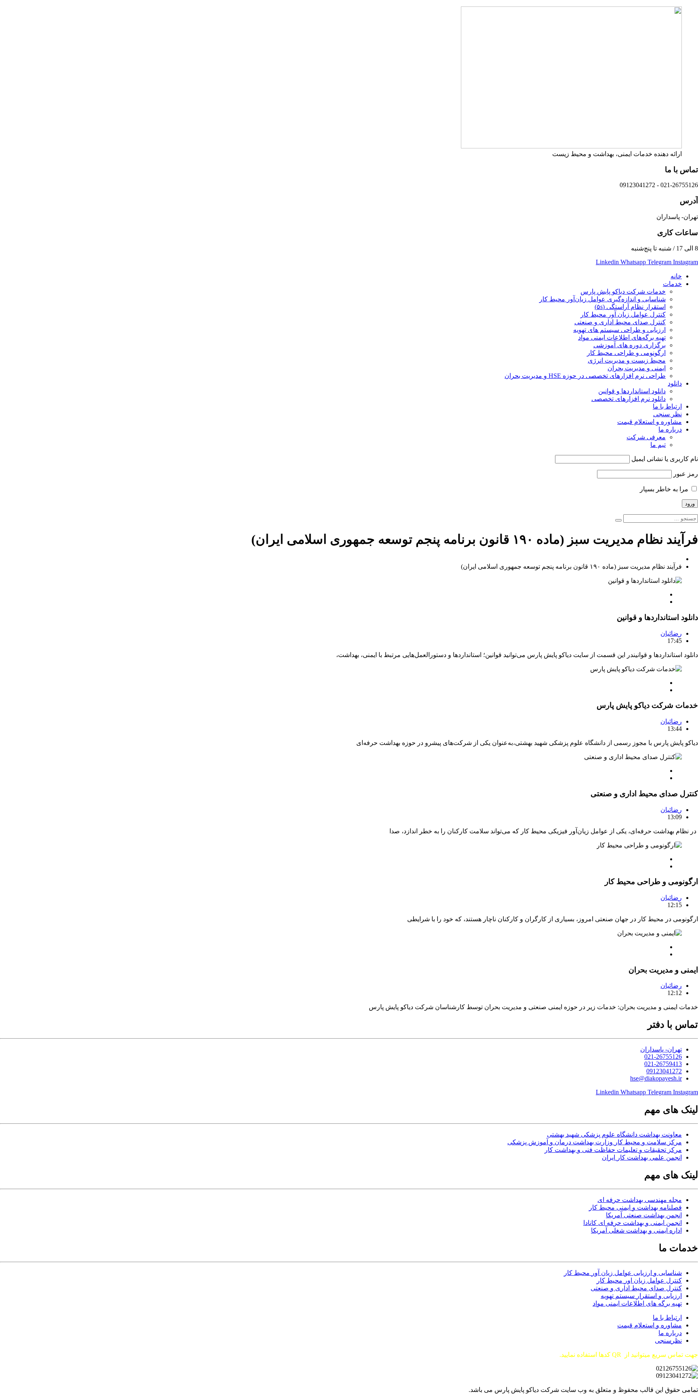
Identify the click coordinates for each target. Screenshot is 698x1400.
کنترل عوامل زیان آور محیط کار (623, 314)
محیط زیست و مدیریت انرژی (627, 360)
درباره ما (670, 429)
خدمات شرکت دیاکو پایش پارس (623, 291)
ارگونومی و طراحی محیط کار (626, 352)
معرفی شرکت (646, 437)
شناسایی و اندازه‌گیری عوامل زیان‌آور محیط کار (602, 299)
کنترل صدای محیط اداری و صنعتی (620, 322)
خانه (676, 276)
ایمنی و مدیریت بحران (637, 368)
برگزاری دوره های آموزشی (629, 345)
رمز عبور (685, 473)
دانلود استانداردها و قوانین (632, 391)
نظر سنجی (667, 414)
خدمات (672, 283)
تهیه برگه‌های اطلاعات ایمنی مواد (622, 337)
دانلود (675, 383)
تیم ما (658, 444)
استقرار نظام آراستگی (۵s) (630, 306)
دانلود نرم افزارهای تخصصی (628, 398)
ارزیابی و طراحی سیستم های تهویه (619, 329)
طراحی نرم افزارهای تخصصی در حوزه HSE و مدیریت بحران (585, 375)
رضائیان (671, 633)
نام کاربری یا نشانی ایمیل (664, 458)
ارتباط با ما (667, 406)
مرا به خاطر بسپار (665, 489)
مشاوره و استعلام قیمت (649, 421)
